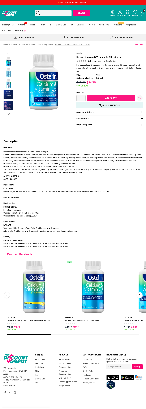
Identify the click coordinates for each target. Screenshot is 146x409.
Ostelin (79, 53)
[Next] (141, 44)
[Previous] (137, 44)
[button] (139, 377)
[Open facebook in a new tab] (5, 392)
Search (82, 13)
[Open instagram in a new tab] (15, 392)
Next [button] (140, 295)
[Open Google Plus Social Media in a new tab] (10, 392)
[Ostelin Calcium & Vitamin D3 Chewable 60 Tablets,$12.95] (34, 286)
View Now (82, 3)
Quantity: (80, 92)
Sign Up (137, 366)
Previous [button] (7, 295)
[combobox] (53, 13)
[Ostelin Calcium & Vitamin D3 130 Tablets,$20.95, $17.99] (92, 286)
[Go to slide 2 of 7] (8, 114)
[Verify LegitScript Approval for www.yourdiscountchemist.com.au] (110, 384)
